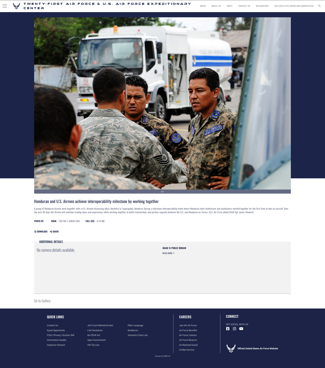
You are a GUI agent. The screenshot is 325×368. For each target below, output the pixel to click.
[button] (4, 6)
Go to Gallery (42, 300)
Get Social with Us (237, 324)
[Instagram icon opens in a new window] (234, 329)
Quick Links (55, 316)
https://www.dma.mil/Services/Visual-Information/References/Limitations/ (192, 266)
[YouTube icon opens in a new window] (241, 329)
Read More (167, 253)
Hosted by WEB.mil (162, 356)
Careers (185, 316)
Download (41, 231)
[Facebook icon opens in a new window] (228, 329)
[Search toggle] (319, 6)
